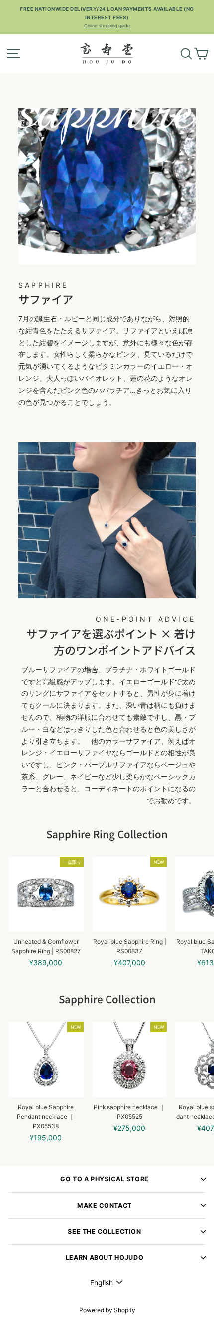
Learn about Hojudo (104, 1257)
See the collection (104, 1231)
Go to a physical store (104, 1179)
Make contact (104, 1205)
